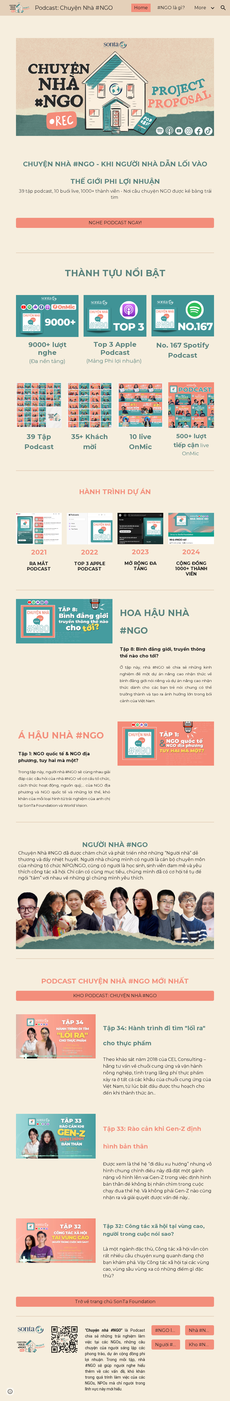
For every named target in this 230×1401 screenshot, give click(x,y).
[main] (115, 176)
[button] (223, 8)
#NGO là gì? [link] (171, 7)
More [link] (200, 7)
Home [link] (141, 7)
